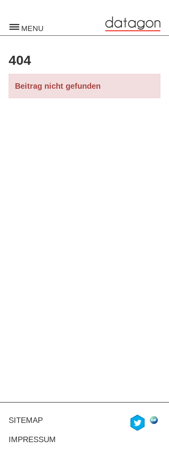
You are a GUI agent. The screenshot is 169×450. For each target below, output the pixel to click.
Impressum (32, 439)
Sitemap (26, 420)
